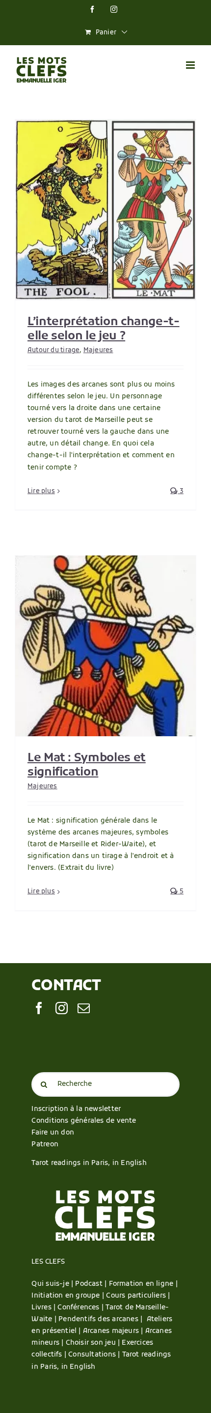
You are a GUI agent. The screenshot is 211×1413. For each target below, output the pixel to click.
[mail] (84, 1008)
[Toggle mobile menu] (191, 65)
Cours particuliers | (138, 1296)
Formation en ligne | (143, 1284)
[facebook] (39, 1008)
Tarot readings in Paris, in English (88, 1163)
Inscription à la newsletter (76, 1109)
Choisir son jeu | (94, 1343)
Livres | (44, 1307)
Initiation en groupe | (68, 1296)
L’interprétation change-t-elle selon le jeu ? (103, 329)
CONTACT (66, 986)
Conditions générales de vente (83, 1121)
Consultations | (94, 1354)
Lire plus (41, 491)
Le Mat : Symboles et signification (86, 765)
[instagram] (61, 1008)
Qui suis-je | (53, 1284)
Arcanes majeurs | (114, 1331)
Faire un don (52, 1132)
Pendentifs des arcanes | (102, 1319)
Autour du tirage (53, 350)
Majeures (98, 350)
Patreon (44, 1144)
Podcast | (91, 1284)
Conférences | (81, 1307)
